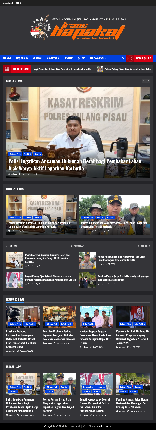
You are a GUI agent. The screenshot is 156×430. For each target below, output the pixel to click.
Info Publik (22, 58)
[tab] (11, 246)
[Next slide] (148, 81)
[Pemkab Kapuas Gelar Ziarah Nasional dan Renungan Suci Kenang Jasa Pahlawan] (133, 384)
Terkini (7, 58)
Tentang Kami (97, 58)
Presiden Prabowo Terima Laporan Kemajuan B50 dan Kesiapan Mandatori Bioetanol (59, 335)
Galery (81, 58)
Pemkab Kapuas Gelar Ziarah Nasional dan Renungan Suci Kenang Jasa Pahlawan (87, 280)
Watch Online (143, 58)
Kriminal (38, 58)
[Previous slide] (144, 81)
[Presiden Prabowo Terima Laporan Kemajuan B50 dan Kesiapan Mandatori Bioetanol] (59, 317)
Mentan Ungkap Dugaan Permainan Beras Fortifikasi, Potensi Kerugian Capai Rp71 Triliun (96, 337)
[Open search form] (123, 58)
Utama (38, 154)
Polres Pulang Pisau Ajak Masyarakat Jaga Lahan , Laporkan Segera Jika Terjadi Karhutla (71, 164)
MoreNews (89, 426)
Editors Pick (15, 154)
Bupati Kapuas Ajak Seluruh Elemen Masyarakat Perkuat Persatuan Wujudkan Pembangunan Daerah (14, 280)
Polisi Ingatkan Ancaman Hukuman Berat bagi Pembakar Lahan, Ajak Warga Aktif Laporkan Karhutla (14, 260)
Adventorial (54, 58)
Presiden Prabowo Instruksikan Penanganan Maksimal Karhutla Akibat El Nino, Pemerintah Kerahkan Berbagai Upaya (22, 339)
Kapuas (69, 58)
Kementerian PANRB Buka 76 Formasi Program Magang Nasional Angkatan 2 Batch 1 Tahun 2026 (132, 337)
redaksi (14, 174)
